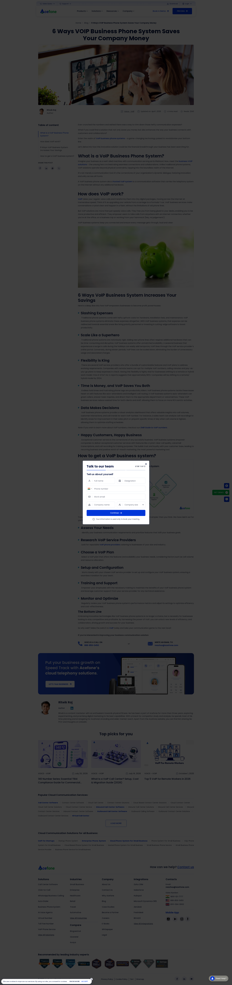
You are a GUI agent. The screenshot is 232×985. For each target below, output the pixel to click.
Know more (75, 981)
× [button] (91, 979)
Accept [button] (84, 981)
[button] (218, 979)
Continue (114, 512)
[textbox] (131, 505)
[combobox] (89, 489)
